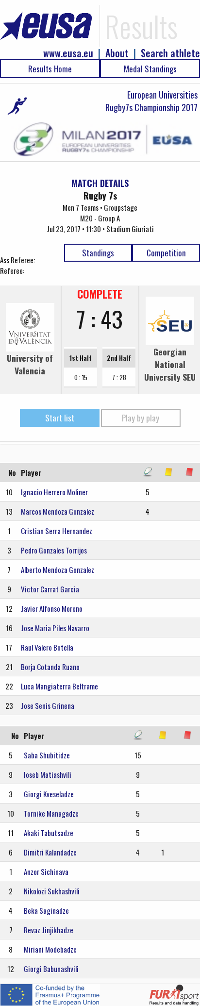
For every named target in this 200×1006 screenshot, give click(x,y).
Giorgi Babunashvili (51, 968)
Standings (98, 253)
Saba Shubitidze (47, 755)
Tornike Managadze (51, 813)
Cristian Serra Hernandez (56, 530)
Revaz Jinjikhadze (48, 929)
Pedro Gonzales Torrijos (54, 550)
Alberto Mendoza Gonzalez (57, 569)
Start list (59, 418)
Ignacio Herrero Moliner (54, 491)
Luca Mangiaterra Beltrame (59, 686)
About (117, 53)
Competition (166, 253)
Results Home (50, 69)
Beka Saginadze (46, 910)
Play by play (140, 418)
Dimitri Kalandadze (50, 852)
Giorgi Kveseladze (49, 793)
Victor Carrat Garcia (50, 589)
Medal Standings (150, 69)
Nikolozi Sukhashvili (52, 891)
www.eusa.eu (68, 53)
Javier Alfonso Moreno (52, 608)
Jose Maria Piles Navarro (55, 627)
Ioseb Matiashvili (47, 774)
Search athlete (170, 53)
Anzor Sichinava (46, 871)
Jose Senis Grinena (47, 705)
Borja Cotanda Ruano (50, 666)
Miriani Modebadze (50, 949)
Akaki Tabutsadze (48, 832)
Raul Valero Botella (47, 647)
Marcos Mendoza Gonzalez (57, 511)
